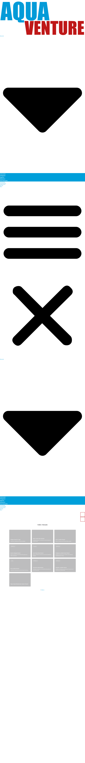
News (1, 186)
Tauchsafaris (2, 182)
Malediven (2, 179)
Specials (1, 185)
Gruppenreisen (2, 184)
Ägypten (2, 177)
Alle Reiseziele (4, 180)
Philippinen (2, 175)
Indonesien (3, 174)
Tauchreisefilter (3, 183)
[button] (42, 273)
